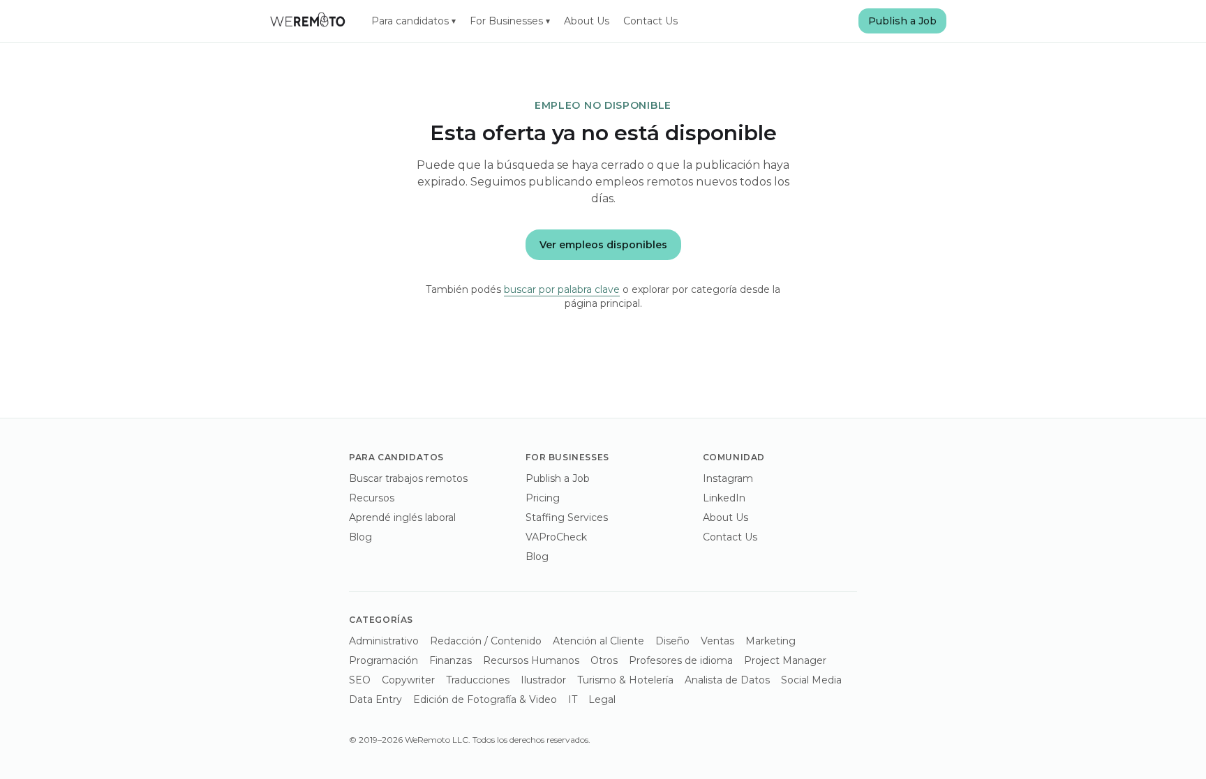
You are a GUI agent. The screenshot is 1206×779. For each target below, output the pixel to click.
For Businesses (510, 21)
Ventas (717, 641)
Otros (604, 660)
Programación (383, 660)
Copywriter (408, 680)
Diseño (672, 641)
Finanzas (450, 660)
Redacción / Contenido (486, 641)
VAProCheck (556, 537)
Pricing (543, 498)
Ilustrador (543, 680)
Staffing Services (567, 517)
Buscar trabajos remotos (408, 478)
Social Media (811, 680)
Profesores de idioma (681, 660)
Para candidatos (413, 21)
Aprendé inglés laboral (402, 517)
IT (572, 699)
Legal (602, 699)
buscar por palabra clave (562, 289)
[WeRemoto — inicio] (307, 20)
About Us (586, 21)
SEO (360, 680)
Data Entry (375, 699)
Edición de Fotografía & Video (485, 699)
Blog (360, 537)
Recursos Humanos (531, 660)
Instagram (728, 478)
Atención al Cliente (598, 641)
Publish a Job (902, 21)
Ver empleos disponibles (603, 245)
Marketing (770, 641)
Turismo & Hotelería (625, 680)
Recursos (371, 498)
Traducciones (477, 680)
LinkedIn (724, 498)
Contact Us (650, 21)
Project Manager (785, 660)
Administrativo (384, 641)
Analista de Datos (727, 680)
